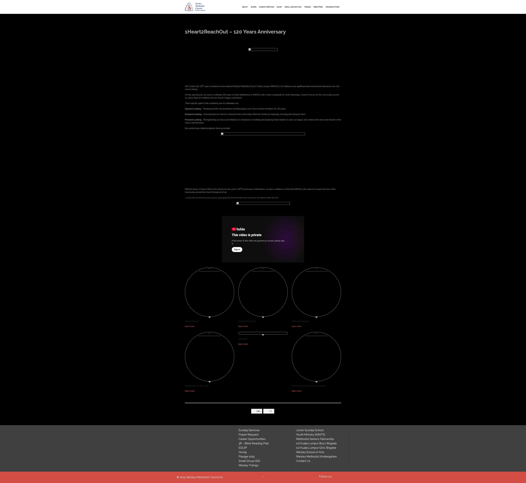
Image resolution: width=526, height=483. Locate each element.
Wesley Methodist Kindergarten (316, 456)
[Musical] (263, 334)
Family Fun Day (247, 321)
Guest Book (191, 321)
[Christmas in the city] (209, 357)
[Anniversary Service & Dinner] (316, 357)
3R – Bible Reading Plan (254, 443)
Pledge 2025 (247, 456)
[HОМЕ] (238, 7)
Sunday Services (249, 430)
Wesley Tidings (248, 465)
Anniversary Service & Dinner (309, 385)
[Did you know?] (316, 292)
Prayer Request (248, 434)
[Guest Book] (209, 292)
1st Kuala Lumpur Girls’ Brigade (316, 447)
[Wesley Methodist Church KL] (195, 7)
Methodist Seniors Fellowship (315, 439)
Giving (243, 452)
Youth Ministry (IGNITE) (310, 434)
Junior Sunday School (310, 430)
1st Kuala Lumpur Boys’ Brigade (316, 443)
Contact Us (303, 461)
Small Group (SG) (249, 461)
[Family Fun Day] (263, 292)
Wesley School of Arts (310, 452)
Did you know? (300, 321)
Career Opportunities (252, 439)
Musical (242, 338)
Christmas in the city (197, 385)
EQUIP (243, 447)
